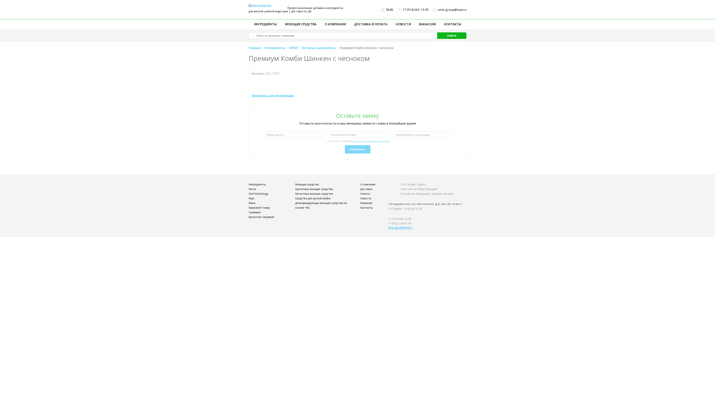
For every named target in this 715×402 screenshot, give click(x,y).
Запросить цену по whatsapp (273, 95)
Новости (403, 24)
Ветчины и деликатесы (319, 48)
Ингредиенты (265, 24)
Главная (254, 48)
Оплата (365, 193)
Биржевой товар (259, 207)
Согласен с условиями (359, 141)
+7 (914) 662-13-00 (415, 10)
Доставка (366, 189)
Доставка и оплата (370, 24)
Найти (451, 35)
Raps (252, 198)
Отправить (357, 149)
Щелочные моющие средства (314, 189)
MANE (293, 48)
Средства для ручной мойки (313, 198)
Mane (252, 203)
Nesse (252, 189)
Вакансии (427, 24)
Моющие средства (301, 24)
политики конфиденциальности (372, 141)
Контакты (452, 24)
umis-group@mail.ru (452, 10)
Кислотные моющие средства (314, 193)
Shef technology (258, 193)
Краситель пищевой (261, 217)
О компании (335, 24)
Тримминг (255, 212)
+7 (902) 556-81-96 (399, 223)
